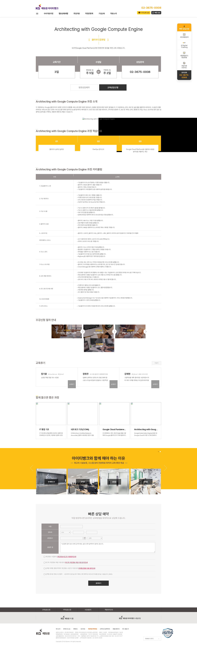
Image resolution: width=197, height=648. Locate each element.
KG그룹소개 (125, 629)
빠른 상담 (157, 13)
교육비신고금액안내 (105, 629)
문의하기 (98, 583)
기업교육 (102, 13)
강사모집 (83, 629)
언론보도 (75, 629)
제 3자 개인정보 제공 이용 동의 (66, 562)
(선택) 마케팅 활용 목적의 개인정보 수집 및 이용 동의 (70, 568)
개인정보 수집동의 (60, 557)
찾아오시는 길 (66, 629)
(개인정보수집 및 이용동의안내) (66, 557)
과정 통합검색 (184, 37)
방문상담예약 (84, 87)
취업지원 (77, 13)
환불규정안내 (116, 629)
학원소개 (113, 13)
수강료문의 (88, 610)
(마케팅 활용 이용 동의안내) (86, 568)
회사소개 (58, 629)
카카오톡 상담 (145, 13)
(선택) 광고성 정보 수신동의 (78, 574)
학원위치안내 (109, 610)
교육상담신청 (112, 87)
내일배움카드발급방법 (184, 56)
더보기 (156, 363)
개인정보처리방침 (92, 629)
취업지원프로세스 (184, 67)
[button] (165, 468)
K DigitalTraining (184, 46)
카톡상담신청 (67, 610)
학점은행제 (89, 13)
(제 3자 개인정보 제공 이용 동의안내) (76, 562)
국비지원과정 (48, 13)
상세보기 (71, 384)
